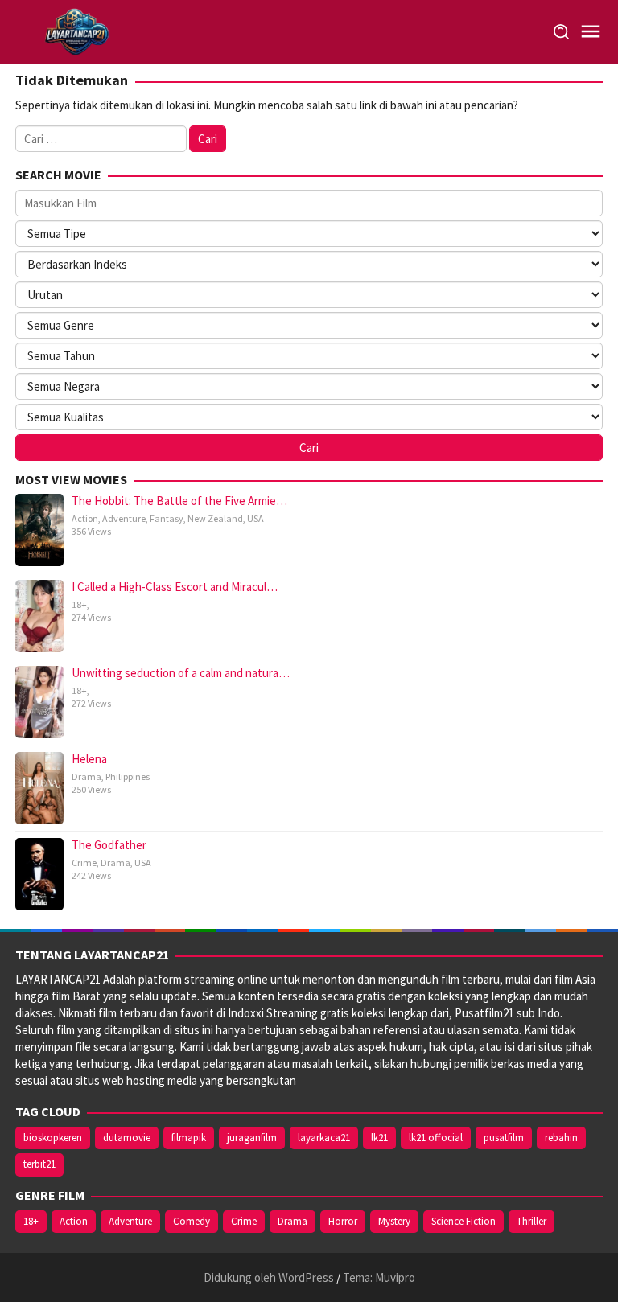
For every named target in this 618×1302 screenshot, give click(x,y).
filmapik (188, 1137)
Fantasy (166, 518)
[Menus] (591, 31)
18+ (79, 604)
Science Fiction (463, 1221)
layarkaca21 (324, 1137)
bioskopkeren (52, 1137)
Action (85, 518)
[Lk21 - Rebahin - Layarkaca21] (76, 31)
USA (255, 518)
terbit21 (39, 1164)
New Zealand (215, 518)
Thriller (531, 1221)
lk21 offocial (436, 1137)
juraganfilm (252, 1137)
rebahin (561, 1137)
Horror (342, 1221)
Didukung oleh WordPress (269, 1277)
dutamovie (126, 1137)
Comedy (191, 1221)
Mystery (394, 1221)
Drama (86, 776)
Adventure (124, 518)
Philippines (127, 776)
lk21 (379, 1137)
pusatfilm (504, 1137)
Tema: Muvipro (379, 1277)
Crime (84, 862)
